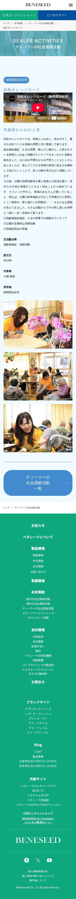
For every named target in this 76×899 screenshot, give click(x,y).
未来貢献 (38, 561)
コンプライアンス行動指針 (38, 665)
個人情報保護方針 (38, 871)
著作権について (38, 880)
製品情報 (38, 548)
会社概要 (38, 641)
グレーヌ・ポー (38, 718)
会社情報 (38, 566)
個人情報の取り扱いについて (38, 876)
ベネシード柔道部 (38, 800)
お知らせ (38, 525)
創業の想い (38, 646)
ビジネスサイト (57, 15)
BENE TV (38, 790)
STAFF (38, 752)
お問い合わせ (38, 572)
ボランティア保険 (38, 618)
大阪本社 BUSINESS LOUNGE (38, 761)
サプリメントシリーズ (38, 709)
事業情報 (38, 555)
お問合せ (38, 681)
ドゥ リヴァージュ (38, 732)
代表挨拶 (38, 637)
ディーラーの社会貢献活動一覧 (38, 483)
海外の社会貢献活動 (38, 603)
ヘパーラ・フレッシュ (38, 713)
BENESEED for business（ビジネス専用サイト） (38, 820)
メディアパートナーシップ (38, 613)
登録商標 (38, 660)
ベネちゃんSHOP (38, 795)
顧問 (38, 651)
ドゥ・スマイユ (38, 723)
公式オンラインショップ (19, 15)
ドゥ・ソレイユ (38, 728)
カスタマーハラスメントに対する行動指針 (38, 671)
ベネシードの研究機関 (38, 655)
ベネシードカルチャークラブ (37, 786)
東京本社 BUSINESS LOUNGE (38, 766)
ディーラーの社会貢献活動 (38, 608)
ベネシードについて (38, 536)
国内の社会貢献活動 (38, 599)
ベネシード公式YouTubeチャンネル (38, 804)
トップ (6, 507)
